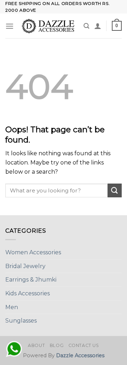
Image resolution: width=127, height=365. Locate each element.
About (36, 345)
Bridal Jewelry (25, 266)
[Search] (86, 26)
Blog (57, 345)
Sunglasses (21, 320)
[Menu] (9, 26)
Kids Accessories (27, 293)
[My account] (97, 26)
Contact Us (83, 345)
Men (11, 307)
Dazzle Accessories (80, 355)
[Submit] (115, 190)
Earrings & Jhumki (30, 279)
